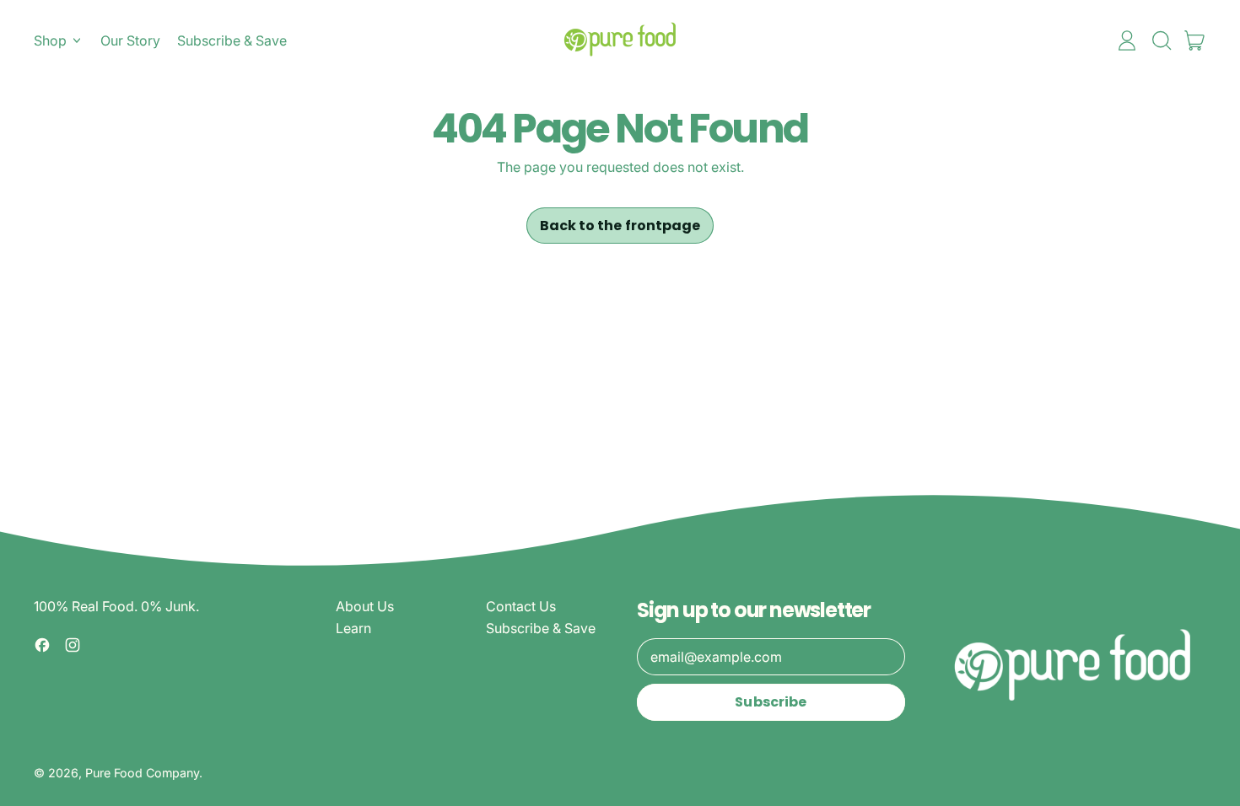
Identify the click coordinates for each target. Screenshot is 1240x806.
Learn (353, 628)
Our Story (130, 40)
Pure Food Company (142, 773)
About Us (365, 606)
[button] (1161, 40)
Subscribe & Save (232, 40)
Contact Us (521, 606)
